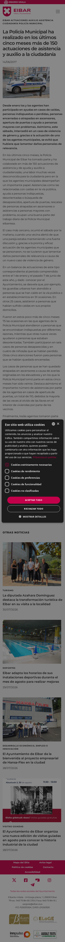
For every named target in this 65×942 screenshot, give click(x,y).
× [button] (58, 423)
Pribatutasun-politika (44, 457)
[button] (32, 516)
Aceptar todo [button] (33, 500)
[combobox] (53, 424)
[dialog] (33, 471)
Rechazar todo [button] (33, 508)
